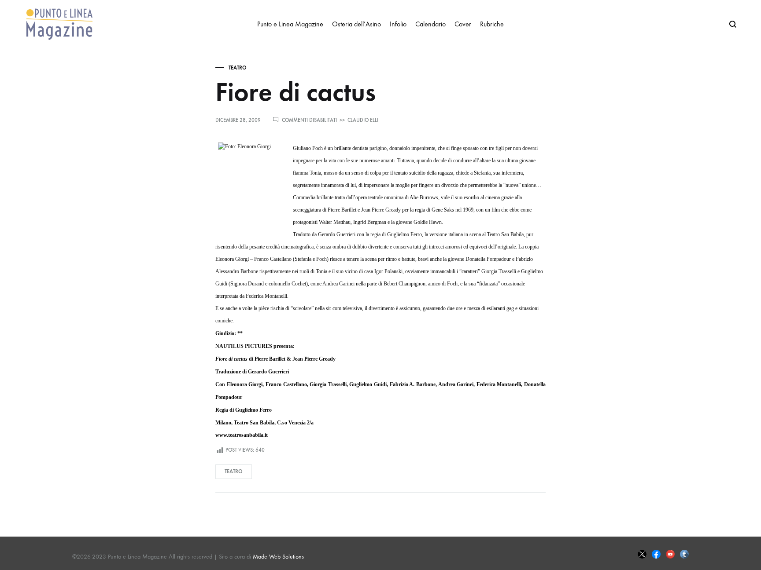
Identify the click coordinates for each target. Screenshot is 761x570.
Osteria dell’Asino (356, 24)
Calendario (430, 24)
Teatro (238, 68)
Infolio (398, 24)
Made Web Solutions (278, 556)
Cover (462, 24)
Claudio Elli (362, 120)
